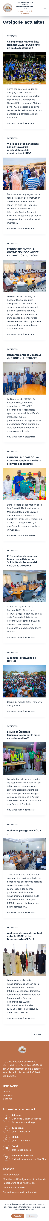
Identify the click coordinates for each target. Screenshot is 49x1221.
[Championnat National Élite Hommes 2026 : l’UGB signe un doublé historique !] (24, 68)
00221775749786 (21, 1140)
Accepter (18, 1216)
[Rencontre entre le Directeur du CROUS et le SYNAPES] (24, 378)
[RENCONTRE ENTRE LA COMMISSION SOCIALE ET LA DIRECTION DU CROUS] (24, 276)
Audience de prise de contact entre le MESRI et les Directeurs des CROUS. (24, 936)
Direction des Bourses (14, 1187)
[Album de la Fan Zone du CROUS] (24, 681)
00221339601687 (21, 1131)
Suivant (37, 1034)
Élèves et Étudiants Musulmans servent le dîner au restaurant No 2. (23, 735)
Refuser (31, 1216)
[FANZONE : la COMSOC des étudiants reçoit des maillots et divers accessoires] (24, 484)
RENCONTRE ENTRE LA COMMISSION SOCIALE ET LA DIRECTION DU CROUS (23, 252)
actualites (12, 36)
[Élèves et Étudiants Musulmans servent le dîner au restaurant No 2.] (24, 758)
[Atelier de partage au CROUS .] (24, 854)
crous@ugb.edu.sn (21, 1149)
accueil (6, 1091)
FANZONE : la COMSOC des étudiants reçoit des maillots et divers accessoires (24, 460)
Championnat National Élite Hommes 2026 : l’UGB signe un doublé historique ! (23, 44)
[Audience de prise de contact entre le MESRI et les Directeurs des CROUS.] (24, 960)
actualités (8, 1095)
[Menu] (45, 8)
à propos (7, 1098)
